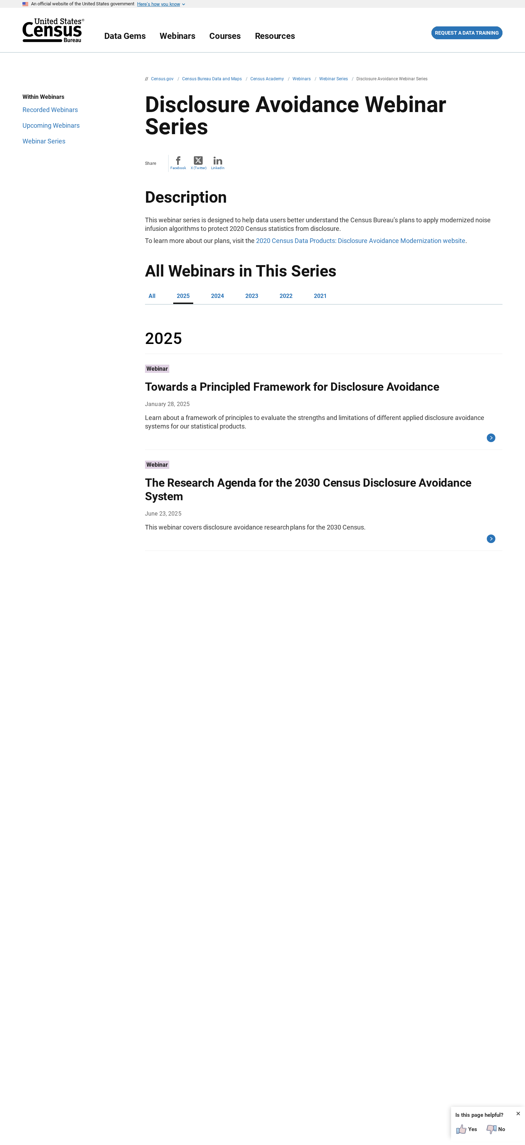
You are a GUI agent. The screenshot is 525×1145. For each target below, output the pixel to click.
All (152, 296)
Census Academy (267, 78)
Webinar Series (334, 78)
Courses (224, 36)
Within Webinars (43, 96)
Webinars (177, 36)
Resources (275, 36)
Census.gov (163, 78)
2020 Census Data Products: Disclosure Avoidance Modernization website (360, 240)
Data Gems (125, 36)
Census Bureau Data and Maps (212, 78)
